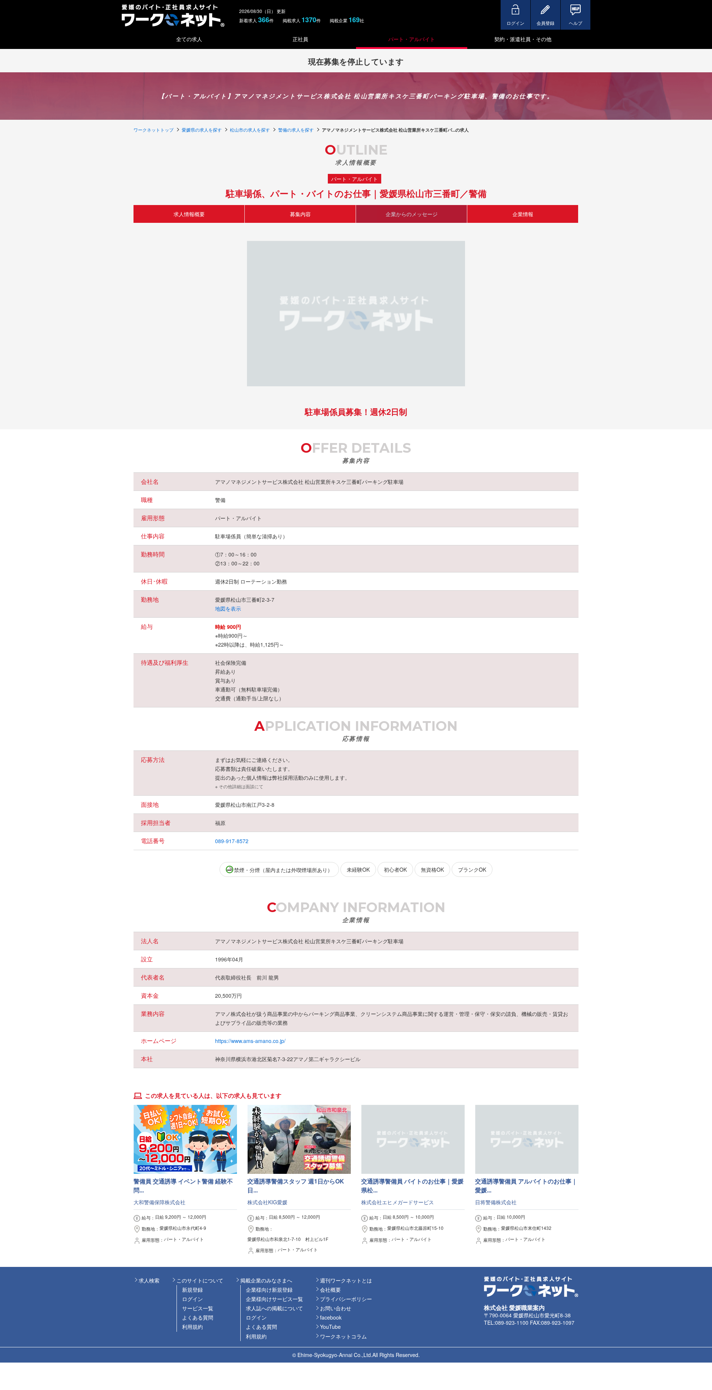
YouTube (330, 1326)
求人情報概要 (189, 214)
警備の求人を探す (296, 129)
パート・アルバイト (411, 39)
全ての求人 (189, 39)
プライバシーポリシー (346, 1298)
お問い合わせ (335, 1308)
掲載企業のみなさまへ (266, 1280)
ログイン (192, 1298)
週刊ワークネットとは (346, 1280)
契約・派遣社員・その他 (522, 39)
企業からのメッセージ (412, 214)
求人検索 (149, 1280)
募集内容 (300, 214)
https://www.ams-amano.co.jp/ (250, 1040)
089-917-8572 (231, 841)
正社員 (300, 39)
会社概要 (330, 1289)
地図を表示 (228, 608)
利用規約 (192, 1326)
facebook (331, 1317)
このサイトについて (200, 1280)
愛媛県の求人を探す (202, 129)
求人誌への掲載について (274, 1308)
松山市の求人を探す (250, 129)
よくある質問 (197, 1317)
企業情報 (522, 214)
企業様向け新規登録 (269, 1289)
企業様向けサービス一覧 (274, 1298)
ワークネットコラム (343, 1336)
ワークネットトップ (154, 129)
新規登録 (192, 1289)
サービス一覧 (197, 1308)
